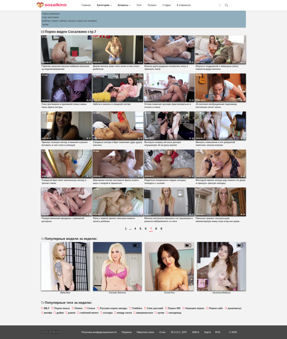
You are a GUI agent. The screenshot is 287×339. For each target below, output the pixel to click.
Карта (207, 332)
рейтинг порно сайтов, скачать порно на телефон (69, 21)
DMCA (195, 332)
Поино (79, 308)
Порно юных (62, 308)
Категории (103, 5)
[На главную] (52, 5)
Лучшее (152, 5)
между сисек (124, 313)
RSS (217, 332)
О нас (162, 332)
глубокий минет (89, 313)
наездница (175, 313)
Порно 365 (174, 308)
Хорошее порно (194, 308)
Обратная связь (145, 332)
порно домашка (51, 13)
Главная (86, 5)
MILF (46, 308)
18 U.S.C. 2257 (179, 332)
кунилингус (235, 308)
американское (144, 313)
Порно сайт (216, 308)
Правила (127, 332)
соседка (108, 313)
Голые (91, 308)
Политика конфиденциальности (99, 332)
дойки (60, 313)
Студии (167, 5)
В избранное (184, 5)
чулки (45, 24)
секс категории (50, 17)
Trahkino (137, 308)
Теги (138, 5)
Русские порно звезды (113, 308)
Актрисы (123, 5)
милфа (48, 313)
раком (71, 313)
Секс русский (155, 308)
